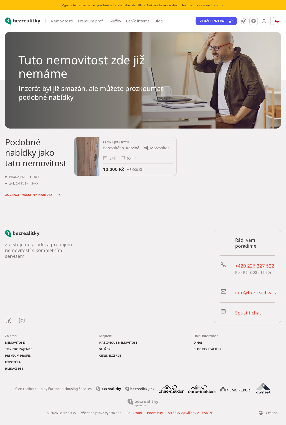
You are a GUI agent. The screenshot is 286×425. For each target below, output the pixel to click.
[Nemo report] (236, 388)
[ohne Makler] (171, 388)
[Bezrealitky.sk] (140, 388)
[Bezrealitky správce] (143, 402)
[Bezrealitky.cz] (108, 388)
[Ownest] (263, 388)
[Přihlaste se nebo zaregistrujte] (264, 21)
